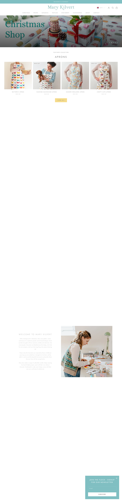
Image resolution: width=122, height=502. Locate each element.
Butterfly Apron (18, 92)
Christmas (26, 13)
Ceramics (45, 13)
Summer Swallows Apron (75, 92)
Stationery (65, 13)
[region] (61, 31)
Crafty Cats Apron (104, 92)
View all (61, 100)
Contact (97, 13)
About (88, 13)
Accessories (77, 13)
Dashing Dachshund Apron (47, 92)
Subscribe (102, 494)
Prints (35, 13)
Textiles (55, 13)
